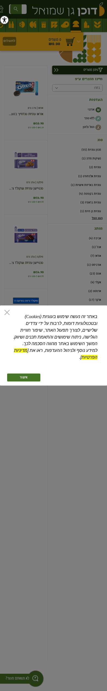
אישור (23, 377)
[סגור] (7, 313)
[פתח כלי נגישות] (4, 20)
